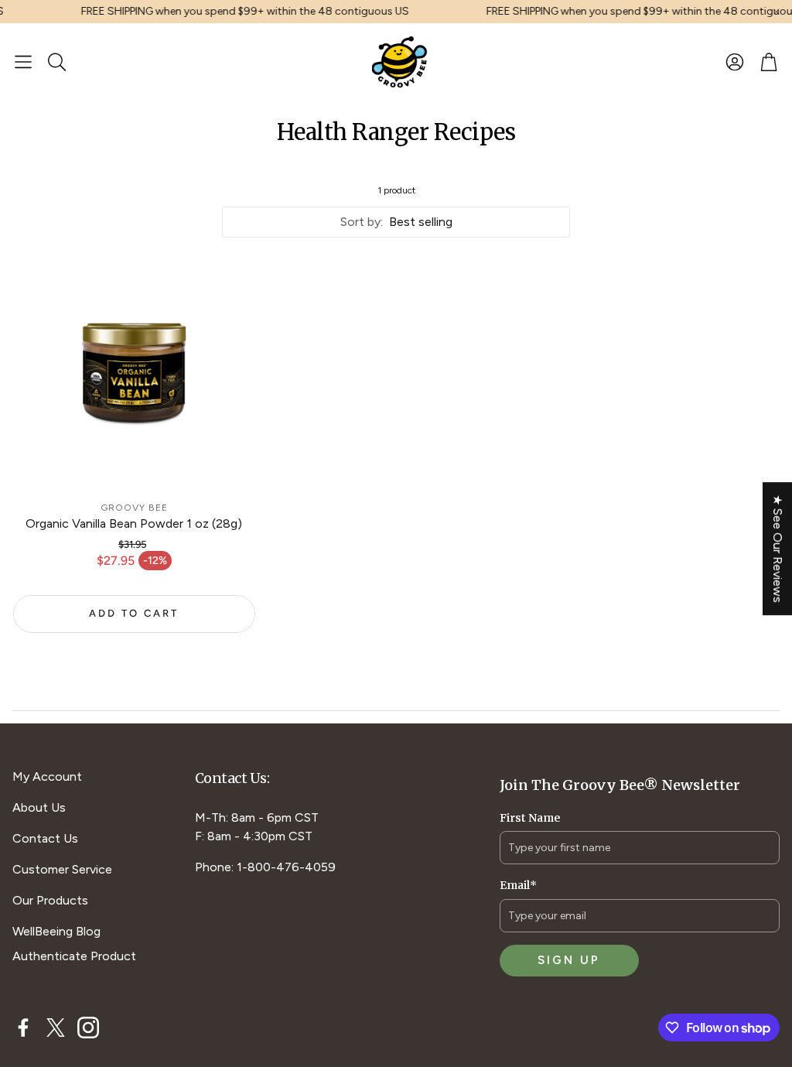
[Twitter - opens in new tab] (55, 1027)
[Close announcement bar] (776, 11)
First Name (530, 818)
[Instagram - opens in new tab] (88, 1027)
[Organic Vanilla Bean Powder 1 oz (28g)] (134, 372)
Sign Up (569, 960)
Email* (518, 885)
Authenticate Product (74, 956)
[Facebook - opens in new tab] (23, 1027)
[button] (23, 62)
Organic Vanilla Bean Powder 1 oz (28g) (134, 523)
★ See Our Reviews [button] (777, 548)
